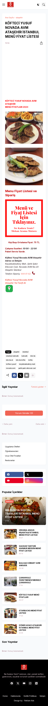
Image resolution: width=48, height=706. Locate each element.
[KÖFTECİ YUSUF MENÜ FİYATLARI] (10, 597)
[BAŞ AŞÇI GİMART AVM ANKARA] (10, 565)
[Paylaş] (40, 43)
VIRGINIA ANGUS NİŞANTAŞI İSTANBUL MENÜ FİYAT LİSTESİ (29, 532)
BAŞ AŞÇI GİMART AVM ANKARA (29, 564)
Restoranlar (10, 460)
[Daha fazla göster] (32, 375)
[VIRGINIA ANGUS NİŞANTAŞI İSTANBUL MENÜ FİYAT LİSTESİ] (10, 534)
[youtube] (14, 480)
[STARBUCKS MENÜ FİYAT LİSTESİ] (10, 613)
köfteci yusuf (11, 364)
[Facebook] (14, 375)
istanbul (25, 352)
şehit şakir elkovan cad (27, 368)
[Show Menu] (3, 4)
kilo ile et (9, 360)
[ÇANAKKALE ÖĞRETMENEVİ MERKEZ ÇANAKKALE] (10, 581)
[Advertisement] (24, 72)
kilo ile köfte (20, 360)
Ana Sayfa (9, 17)
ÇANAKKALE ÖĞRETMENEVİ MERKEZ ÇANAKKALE (30, 580)
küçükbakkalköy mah (27, 364)
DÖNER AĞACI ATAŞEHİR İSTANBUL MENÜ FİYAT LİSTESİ (30, 627)
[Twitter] (20, 375)
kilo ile (32, 356)
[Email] (26, 375)
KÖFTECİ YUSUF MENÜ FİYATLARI (29, 596)
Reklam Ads (29, 700)
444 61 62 (26, 273)
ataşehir (19, 17)
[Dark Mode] (38, 4)
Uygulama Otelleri (12, 447)
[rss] (36, 683)
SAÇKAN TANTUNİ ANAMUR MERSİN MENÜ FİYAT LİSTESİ (30, 548)
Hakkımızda (15, 696)
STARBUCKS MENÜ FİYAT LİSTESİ (30, 611)
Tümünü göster (37, 387)
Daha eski (40, 424)
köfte (30, 360)
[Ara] (43, 4)
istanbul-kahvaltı (12, 356)
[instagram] (34, 480)
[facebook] (14, 474)
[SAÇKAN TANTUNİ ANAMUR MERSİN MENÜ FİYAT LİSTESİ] (10, 550)
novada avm (10, 368)
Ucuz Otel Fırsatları (13, 456)
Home (5, 696)
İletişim (42, 696)
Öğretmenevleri (11, 451)
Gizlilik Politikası (30, 696)
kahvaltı (24, 356)
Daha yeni (8, 424)
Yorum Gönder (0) (24, 413)
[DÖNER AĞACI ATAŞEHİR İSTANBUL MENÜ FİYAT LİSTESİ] (10, 629)
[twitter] (34, 474)
